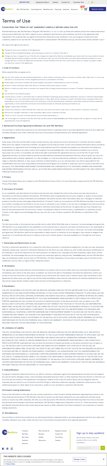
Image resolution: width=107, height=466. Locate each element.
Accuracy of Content (13, 189)
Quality (41, 437)
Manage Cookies (79, 459)
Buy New (25, 434)
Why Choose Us (44, 431)
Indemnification (11, 370)
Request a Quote (61, 431)
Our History (59, 437)
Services (25, 443)
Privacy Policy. (10, 464)
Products (25, 431)
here (15, 184)
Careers (55, 2)
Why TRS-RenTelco (23, 9)
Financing (58, 9)
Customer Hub (78, 2)
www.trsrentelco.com (61, 118)
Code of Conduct (11, 68)
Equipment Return (42, 2)
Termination (9, 266)
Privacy (7, 177)
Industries (66, 9)
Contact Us (65, 2)
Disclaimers (9, 286)
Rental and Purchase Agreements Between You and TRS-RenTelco (33, 126)
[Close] (103, 459)
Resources (74, 9)
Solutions (25, 440)
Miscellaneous (11, 413)
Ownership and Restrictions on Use (20, 243)
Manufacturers (48, 9)
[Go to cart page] (86, 9)
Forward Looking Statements (17, 390)
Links (6, 220)
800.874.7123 (24, 2)
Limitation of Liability (14, 328)
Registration (9, 138)
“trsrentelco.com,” (79, 255)
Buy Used (25, 437)
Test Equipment (36, 9)
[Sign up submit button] (103, 448)
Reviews (41, 434)
